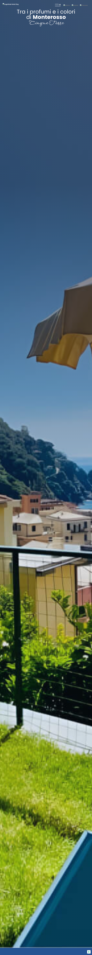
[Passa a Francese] (84, 5)
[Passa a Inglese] (75, 5)
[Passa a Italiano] (67, 5)
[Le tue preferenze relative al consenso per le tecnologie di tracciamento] (89, 952)
